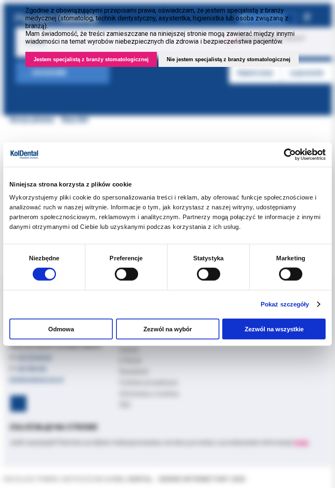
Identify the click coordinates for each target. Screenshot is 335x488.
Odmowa (61, 328)
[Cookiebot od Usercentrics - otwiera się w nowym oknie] (290, 155)
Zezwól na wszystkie (274, 328)
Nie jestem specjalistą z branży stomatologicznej (228, 59)
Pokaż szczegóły (285, 304)
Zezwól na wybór (167, 328)
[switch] (126, 274)
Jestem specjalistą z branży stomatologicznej (91, 59)
